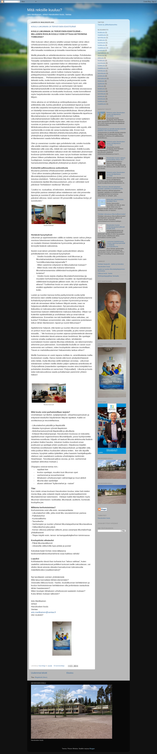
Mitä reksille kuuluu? (44, 10)
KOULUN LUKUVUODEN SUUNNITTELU (114, 200)
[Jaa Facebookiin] (75, 666)
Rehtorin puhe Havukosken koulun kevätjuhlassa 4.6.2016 (115, 143)
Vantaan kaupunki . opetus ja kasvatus (111, 264)
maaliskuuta (102, 35)
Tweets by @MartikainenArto (107, 25)
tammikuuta (102, 37)
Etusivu (70, 673)
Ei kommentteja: (59, 666)
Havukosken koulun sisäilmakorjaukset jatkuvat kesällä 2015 (115, 226)
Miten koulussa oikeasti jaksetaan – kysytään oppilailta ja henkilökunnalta (110, 187)
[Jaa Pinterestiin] (77, 666)
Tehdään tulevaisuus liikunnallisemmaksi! (111, 214)
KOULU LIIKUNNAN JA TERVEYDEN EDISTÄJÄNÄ (53, 27)
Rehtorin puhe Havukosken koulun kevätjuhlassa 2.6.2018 (115, 174)
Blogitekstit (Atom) (41, 677)
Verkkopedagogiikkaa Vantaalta (108, 276)
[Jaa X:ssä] (73, 666)
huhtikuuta (101, 45)
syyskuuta (101, 83)
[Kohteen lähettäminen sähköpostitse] (69, 666)
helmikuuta (101, 71)
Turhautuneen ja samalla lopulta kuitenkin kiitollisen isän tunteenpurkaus (112, 129)
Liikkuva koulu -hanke (105, 273)
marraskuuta (102, 53)
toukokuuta (101, 43)
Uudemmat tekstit (39, 673)
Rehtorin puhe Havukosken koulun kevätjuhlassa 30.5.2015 (115, 114)
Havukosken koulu (104, 266)
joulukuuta (101, 50)
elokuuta (100, 58)
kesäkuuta (101, 32)
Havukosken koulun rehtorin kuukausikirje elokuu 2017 (115, 158)
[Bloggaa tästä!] (71, 666)
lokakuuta (101, 55)
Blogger (92, 748)
